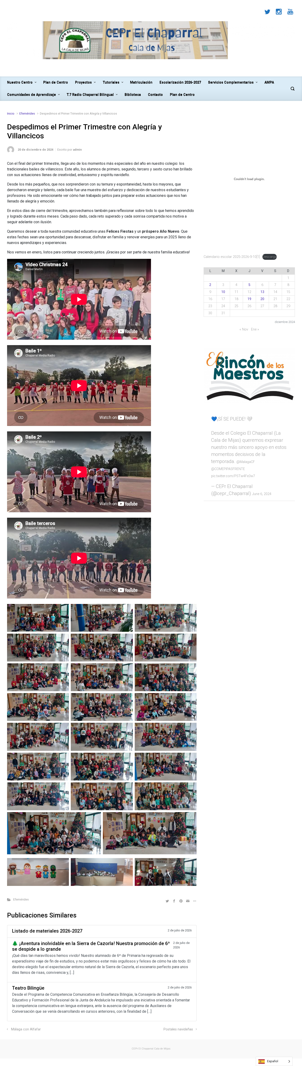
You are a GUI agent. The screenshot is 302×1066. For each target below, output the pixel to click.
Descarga (269, 257)
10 (223, 292)
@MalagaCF (245, 462)
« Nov (243, 329)
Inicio (10, 113)
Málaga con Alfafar (26, 1029)
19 (249, 299)
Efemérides (27, 113)
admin (77, 149)
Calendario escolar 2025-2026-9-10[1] (232, 257)
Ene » (255, 329)
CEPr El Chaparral (142, 1048)
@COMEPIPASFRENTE (228, 469)
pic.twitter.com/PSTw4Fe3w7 (233, 476)
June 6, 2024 (261, 494)
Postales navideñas (178, 1029)
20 (262, 299)
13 (262, 292)
